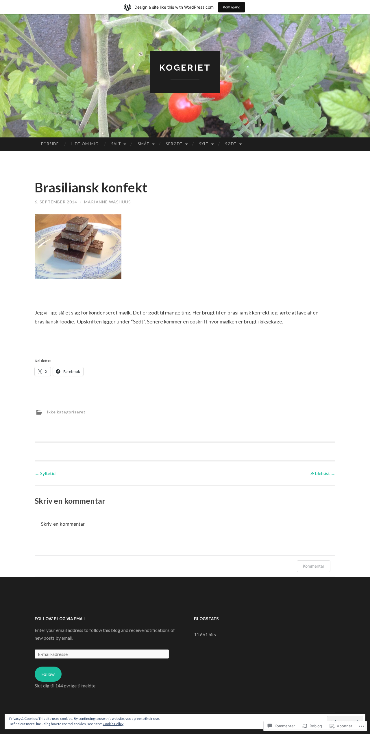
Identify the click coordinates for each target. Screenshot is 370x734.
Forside (50, 143)
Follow (48, 674)
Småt (143, 143)
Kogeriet (185, 67)
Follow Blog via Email (60, 619)
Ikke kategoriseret (66, 411)
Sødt (231, 143)
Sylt (204, 143)
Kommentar (313, 566)
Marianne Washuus (107, 201)
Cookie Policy (113, 724)
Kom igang (231, 7)
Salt (116, 143)
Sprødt (174, 143)
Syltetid (45, 473)
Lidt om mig (85, 143)
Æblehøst (322, 473)
